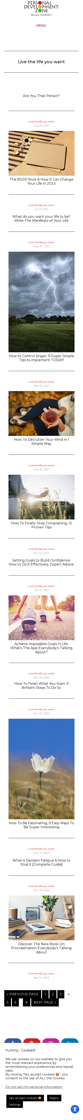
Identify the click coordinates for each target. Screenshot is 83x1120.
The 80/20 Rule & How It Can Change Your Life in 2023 (41, 181)
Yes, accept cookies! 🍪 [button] (25, 1098)
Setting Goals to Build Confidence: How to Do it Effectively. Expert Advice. (41, 562)
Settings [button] (14, 1104)
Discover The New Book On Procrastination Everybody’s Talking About (41, 948)
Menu (41, 25)
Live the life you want (41, 121)
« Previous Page (23, 995)
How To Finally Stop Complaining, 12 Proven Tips (41, 525)
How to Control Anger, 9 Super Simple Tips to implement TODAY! (41, 358)
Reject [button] (54, 1098)
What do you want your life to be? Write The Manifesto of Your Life (41, 219)
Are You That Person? (41, 96)
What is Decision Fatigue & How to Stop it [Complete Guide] (41, 862)
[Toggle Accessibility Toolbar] (75, 1109)
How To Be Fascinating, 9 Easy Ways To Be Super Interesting (41, 825)
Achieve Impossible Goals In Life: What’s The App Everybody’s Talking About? (41, 648)
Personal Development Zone (41, 8)
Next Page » (45, 1003)
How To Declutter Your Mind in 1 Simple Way (41, 442)
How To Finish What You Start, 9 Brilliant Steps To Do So (41, 686)
